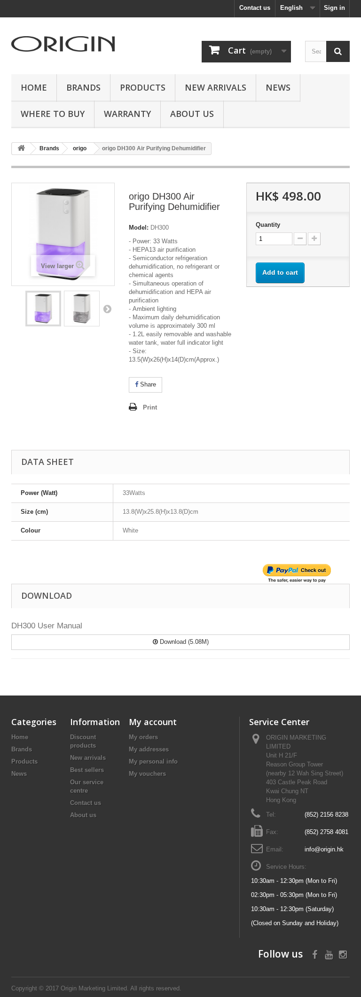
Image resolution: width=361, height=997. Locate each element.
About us (192, 113)
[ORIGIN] (63, 44)
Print (150, 407)
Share (147, 384)
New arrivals (88, 757)
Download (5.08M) (183, 641)
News (278, 87)
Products (142, 87)
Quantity (268, 224)
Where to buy (53, 113)
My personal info (153, 761)
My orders (143, 737)
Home (34, 87)
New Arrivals (215, 87)
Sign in (334, 7)
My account (153, 721)
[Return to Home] (21, 149)
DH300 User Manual (46, 625)
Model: (139, 227)
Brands (83, 87)
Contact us (254, 7)
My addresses (149, 749)
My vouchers (147, 773)
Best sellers (87, 769)
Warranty (127, 113)
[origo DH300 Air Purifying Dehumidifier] (43, 308)
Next (107, 308)
